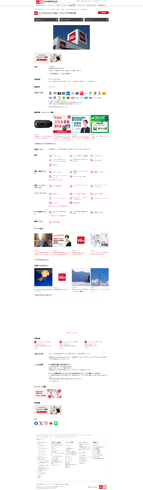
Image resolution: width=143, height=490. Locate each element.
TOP (35, 9)
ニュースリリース (49, 484)
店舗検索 (40, 9)
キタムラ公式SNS (54, 459)
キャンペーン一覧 (68, 459)
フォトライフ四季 (82, 455)
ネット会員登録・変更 (95, 1)
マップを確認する (54, 73)
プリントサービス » (41, 442)
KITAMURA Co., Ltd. (43, 488)
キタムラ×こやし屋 (54, 465)
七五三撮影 (54, 451)
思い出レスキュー (40, 459)
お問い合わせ (88, 1)
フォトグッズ (39, 474)
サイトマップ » (96, 456)
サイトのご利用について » (98, 458)
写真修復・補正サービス (43, 470)
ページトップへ (103, 482)
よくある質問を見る (54, 381)
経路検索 (103, 12)
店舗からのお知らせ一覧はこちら (43, 295)
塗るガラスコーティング (55, 447)
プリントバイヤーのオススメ (70, 454)
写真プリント (39, 444)
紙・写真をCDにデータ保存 (43, 465)
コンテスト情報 (82, 461)
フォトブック (39, 450)
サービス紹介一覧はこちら (41, 259)
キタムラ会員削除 (96, 453)
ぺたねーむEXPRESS (41, 473)
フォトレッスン (82, 453)
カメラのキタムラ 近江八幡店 (44, 341)
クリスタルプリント (42, 445)
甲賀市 (62, 9)
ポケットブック (41, 453)
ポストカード (39, 456)
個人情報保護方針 (40, 484)
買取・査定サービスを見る (56, 179)
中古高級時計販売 (69, 448)
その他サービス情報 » (56, 442)
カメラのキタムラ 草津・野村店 (94, 341)
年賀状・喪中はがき (42, 457)
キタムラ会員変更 (96, 451)
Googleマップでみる (71, 332)
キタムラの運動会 (82, 452)
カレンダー (39, 471)
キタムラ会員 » (96, 448)
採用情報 (82, 1)
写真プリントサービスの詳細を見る (58, 206)
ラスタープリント (41, 447)
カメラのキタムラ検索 (49, 9)
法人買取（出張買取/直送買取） (72, 453)
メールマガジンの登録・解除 (56, 456)
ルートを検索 (66, 73)
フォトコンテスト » (83, 460)
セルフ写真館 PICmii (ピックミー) (57, 460)
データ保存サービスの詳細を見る (57, 215)
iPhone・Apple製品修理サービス (57, 444)
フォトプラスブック (42, 451)
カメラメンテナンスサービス (56, 445)
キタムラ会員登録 (96, 450)
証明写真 (39, 476)
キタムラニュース (68, 456)
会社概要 (78, 1)
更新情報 (66, 467)
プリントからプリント (42, 467)
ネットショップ (68, 444)
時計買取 (67, 450)
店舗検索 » (95, 442)
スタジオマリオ (55, 450)
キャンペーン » (68, 458)
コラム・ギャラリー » (84, 442)
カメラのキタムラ (96, 444)
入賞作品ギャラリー (82, 463)
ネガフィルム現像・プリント (43, 448)
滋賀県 (57, 9)
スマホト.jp (53, 448)
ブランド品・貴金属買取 (70, 451)
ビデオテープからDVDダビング (44, 461)
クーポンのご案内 (54, 457)
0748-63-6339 (52, 87)
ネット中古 (68, 447)
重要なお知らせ (68, 463)
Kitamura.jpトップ (41, 439)
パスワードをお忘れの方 (98, 455)
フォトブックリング (42, 454)
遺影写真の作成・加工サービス (44, 468)
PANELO (39, 477)
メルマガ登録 (104, 1)
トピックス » (68, 461)
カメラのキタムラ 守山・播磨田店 (70, 341)
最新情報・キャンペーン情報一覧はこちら (45, 143)
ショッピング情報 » (69, 442)
